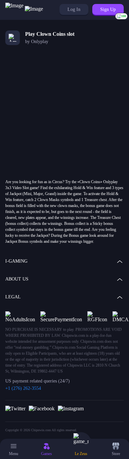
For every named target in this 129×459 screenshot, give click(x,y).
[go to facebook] (42, 408)
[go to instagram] (71, 408)
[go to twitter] (15, 408)
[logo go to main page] (24, 10)
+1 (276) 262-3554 (23, 388)
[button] (74, 9)
